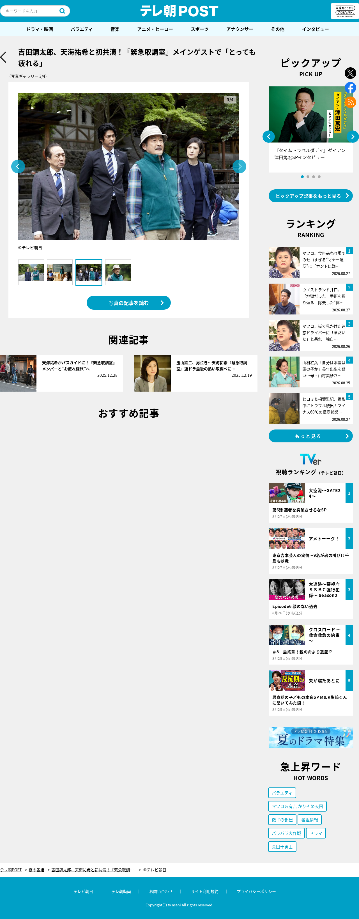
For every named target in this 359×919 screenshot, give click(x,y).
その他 (277, 29)
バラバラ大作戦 (286, 833)
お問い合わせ (161, 891)
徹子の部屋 (282, 819)
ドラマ (316, 833)
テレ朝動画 (121, 891)
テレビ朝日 (83, 891)
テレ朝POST (179, 11)
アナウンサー (239, 29)
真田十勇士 (282, 846)
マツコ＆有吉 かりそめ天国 (297, 806)
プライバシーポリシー (256, 891)
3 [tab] (313, 176)
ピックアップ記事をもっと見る (308, 195)
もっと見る (308, 436)
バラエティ (82, 29)
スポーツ (200, 29)
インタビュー (315, 29)
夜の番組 (36, 869)
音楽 (115, 29)
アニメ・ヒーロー (155, 29)
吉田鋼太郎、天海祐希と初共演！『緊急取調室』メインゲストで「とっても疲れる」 (96, 869)
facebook (350, 87)
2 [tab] (308, 176)
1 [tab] (302, 176)
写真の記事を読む (129, 302)
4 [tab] (319, 176)
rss (350, 102)
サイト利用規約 (204, 891)
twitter (350, 73)
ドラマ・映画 (39, 29)
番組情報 (309, 819)
